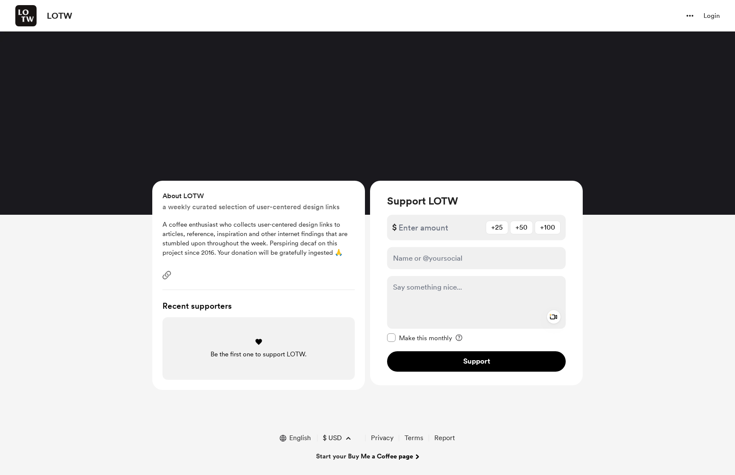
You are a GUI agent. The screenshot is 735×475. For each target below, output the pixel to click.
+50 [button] (521, 227)
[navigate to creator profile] (26, 15)
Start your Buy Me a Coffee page (364, 456)
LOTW (59, 16)
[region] (476, 283)
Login (712, 16)
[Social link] (166, 275)
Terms (414, 438)
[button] (690, 16)
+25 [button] (497, 227)
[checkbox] (419, 337)
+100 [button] (547, 227)
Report (444, 438)
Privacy (382, 438)
